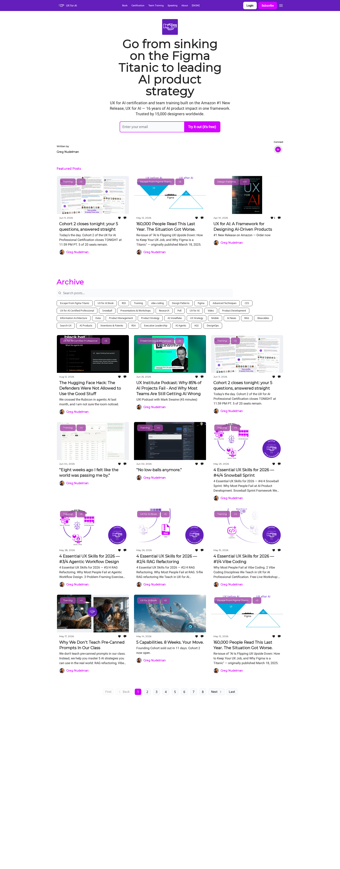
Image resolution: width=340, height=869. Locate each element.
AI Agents (181, 325)
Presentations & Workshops (135, 310)
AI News (231, 318)
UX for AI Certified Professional (77, 310)
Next (214, 692)
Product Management (121, 318)
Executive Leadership (155, 325)
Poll (179, 310)
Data (98, 318)
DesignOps (213, 325)
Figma (201, 303)
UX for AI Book (106, 303)
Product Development (234, 310)
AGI (196, 325)
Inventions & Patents (112, 325)
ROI (124, 303)
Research (164, 310)
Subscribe (268, 5)
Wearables (263, 318)
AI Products (86, 325)
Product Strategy (150, 318)
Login (250, 5)
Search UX (65, 325)
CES (247, 303)
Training (138, 303)
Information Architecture (73, 318)
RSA (133, 325)
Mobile (215, 318)
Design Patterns (180, 303)
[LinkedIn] (278, 149)
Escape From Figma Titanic (74, 303)
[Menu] (281, 5)
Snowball (107, 310)
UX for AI (195, 310)
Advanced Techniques (225, 303)
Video (211, 310)
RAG (246, 318)
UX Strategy (196, 318)
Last (232, 692)
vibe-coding (157, 303)
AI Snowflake (175, 318)
